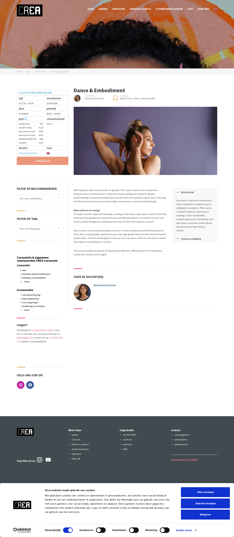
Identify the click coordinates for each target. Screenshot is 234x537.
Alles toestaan (205, 492)
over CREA (203, 8)
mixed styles (40, 72)
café (190, 8)
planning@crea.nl (25, 337)
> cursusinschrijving (30, 294)
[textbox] (40, 198)
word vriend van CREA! (184, 459)
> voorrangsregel (29, 302)
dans (28, 72)
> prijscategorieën (29, 298)
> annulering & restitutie (32, 306)
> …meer (25, 281)
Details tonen (184, 530)
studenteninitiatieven (169, 8)
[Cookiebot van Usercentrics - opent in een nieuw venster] (22, 530)
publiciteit (127, 444)
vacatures (127, 439)
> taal (23, 270)
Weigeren (205, 514)
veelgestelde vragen (42, 330)
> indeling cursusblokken (33, 277)
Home (19, 72)
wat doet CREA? (129, 434)
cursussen (118, 8)
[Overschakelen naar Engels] (215, 9)
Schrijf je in (42, 161)
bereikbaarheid (181, 444)
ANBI (125, 449)
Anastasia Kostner (28, 153)
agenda (102, 8)
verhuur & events (140, 8)
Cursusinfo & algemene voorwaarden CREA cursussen (37, 259)
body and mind (148, 98)
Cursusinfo (23, 265)
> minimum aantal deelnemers (35, 274)
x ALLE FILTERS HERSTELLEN (35, 92)
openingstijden (180, 439)
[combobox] (40, 198)
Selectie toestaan (205, 503)
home (90, 8)
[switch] (101, 530)
